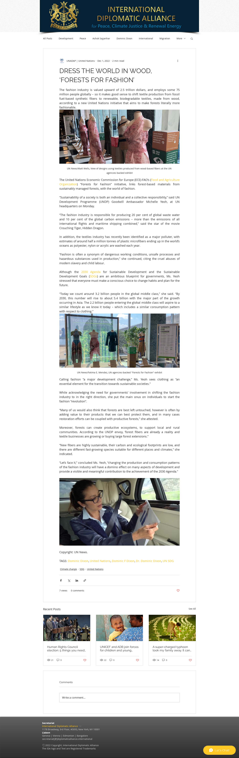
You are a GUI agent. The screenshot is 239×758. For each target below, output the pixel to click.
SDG (82, 569)
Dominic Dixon (124, 38)
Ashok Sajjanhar (101, 38)
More (179, 38)
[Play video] (119, 512)
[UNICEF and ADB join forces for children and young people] (119, 628)
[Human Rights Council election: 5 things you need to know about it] (66, 628)
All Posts (47, 38)
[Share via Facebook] (60, 580)
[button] (191, 38)
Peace (83, 38)
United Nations (95, 569)
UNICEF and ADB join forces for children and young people (119, 648)
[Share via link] (84, 580)
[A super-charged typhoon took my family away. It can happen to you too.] (172, 628)
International (146, 38)
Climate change (68, 569)
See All (192, 608)
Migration (164, 38)
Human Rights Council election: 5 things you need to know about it (66, 648)
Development (66, 38)
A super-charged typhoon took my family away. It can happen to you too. (171, 648)
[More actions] (178, 61)
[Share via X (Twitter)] (68, 580)
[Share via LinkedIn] (76, 580)
